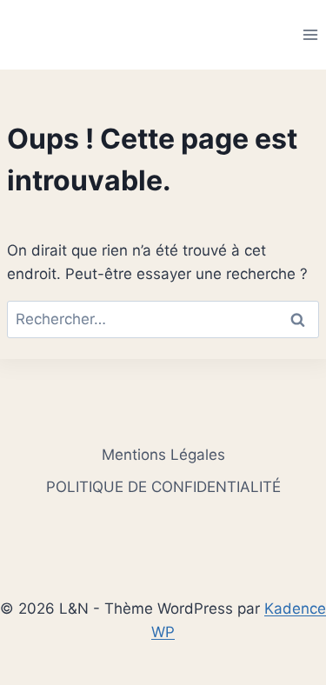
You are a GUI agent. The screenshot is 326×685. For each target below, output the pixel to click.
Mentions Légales (163, 454)
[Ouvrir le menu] (310, 34)
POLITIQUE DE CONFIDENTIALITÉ (163, 486)
